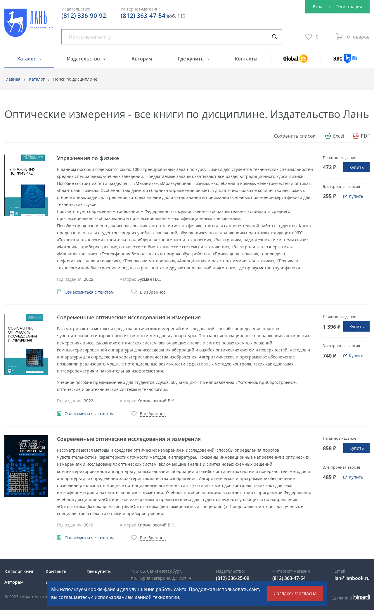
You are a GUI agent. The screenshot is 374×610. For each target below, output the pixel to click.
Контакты (246, 59)
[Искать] (274, 37)
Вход (317, 6)
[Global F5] (295, 61)
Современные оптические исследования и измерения (129, 317)
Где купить (191, 59)
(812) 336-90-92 (83, 15)
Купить (356, 167)
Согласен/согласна (295, 593)
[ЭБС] (345, 61)
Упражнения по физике (88, 158)
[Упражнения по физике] (26, 185)
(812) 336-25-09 (232, 578)
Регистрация (349, 6)
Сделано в (349, 598)
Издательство (84, 59)
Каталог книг (19, 571)
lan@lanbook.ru (352, 578)
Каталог (27, 59)
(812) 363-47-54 (143, 15)
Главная (12, 79)
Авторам (141, 59)
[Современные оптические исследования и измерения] (26, 344)
